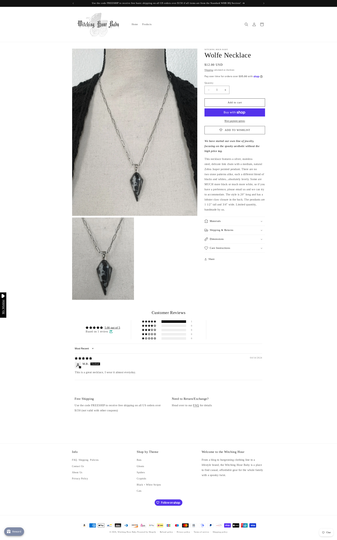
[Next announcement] (264, 3)
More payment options (234, 121)
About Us (77, 472)
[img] (83, 358)
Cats (139, 491)
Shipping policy (220, 532)
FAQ (196, 405)
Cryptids (141, 478)
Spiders (141, 472)
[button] (246, 24)
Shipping (208, 70)
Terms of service (201, 532)
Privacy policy (183, 532)
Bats (139, 460)
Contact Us (78, 466)
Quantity (208, 83)
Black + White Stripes (149, 484)
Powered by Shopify (146, 532)
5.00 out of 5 (112, 327)
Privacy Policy (80, 478)
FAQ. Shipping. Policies (85, 460)
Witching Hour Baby (127, 532)
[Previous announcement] (73, 3)
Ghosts (140, 466)
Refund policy (166, 532)
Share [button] (212, 259)
